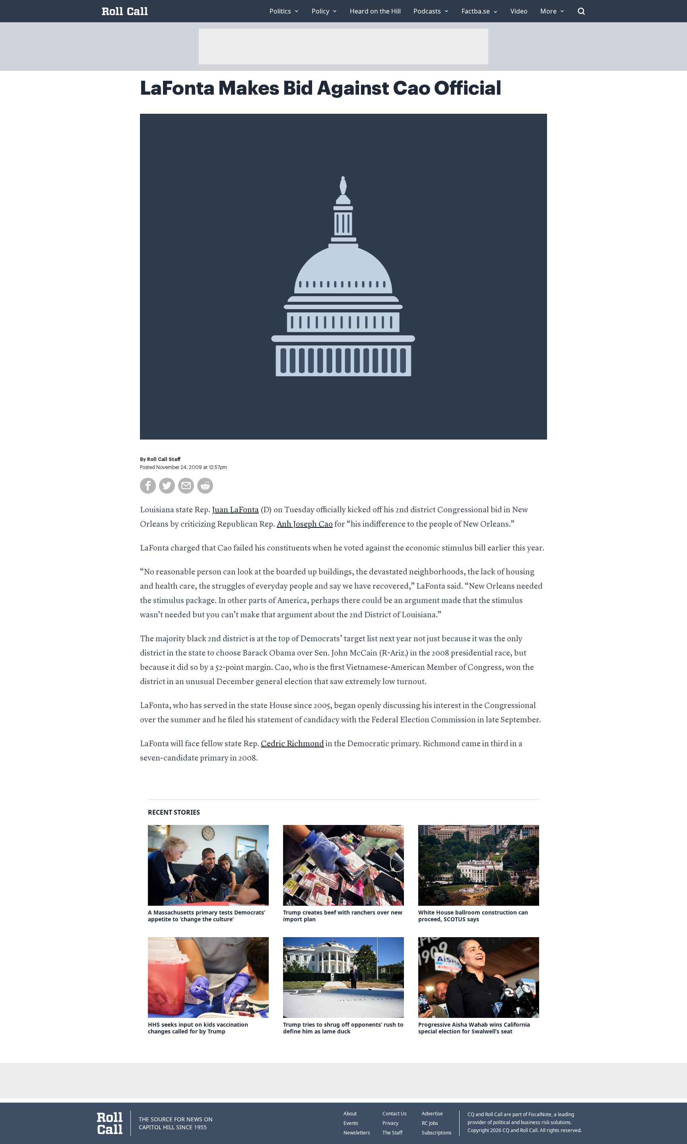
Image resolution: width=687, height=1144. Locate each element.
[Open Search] (581, 11)
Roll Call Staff (164, 459)
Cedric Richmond (292, 744)
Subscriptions (437, 1132)
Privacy (390, 1123)
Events (351, 1123)
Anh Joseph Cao (305, 525)
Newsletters (357, 1132)
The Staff (392, 1132)
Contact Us (394, 1113)
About (350, 1113)
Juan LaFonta (235, 510)
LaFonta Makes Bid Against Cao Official (321, 88)
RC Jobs (430, 1123)
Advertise (432, 1113)
